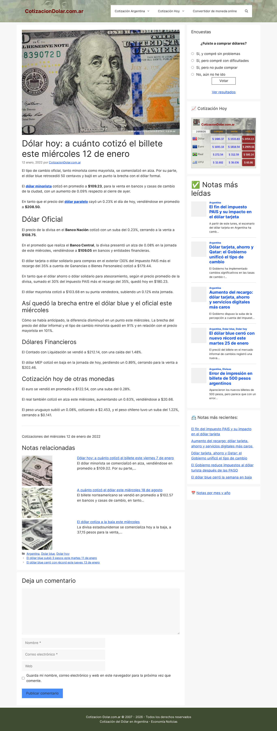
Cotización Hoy (169, 11)
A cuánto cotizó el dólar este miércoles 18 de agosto (119, 490)
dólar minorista (39, 186)
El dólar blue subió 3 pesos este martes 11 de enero (62, 558)
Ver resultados (224, 92)
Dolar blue (48, 553)
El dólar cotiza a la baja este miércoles (108, 522)
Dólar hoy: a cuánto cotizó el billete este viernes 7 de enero (125, 458)
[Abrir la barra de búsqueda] (246, 11)
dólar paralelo (76, 202)
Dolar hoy (63, 553)
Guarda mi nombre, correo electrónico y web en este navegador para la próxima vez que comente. (98, 678)
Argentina (33, 553)
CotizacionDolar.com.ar (54, 11)
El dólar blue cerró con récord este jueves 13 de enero (63, 562)
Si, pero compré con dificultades (222, 61)
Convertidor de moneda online (215, 11)
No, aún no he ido (210, 74)
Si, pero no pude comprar (216, 68)
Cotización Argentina (130, 11)
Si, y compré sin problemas (218, 54)
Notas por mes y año (213, 493)
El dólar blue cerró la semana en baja (221, 477)
